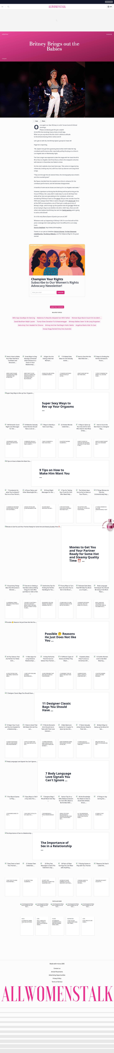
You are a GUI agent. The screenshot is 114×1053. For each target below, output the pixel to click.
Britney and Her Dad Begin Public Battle (59, 325)
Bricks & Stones (59, 231)
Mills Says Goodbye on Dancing (24, 318)
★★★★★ (109, 34)
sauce (58, 198)
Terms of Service (57, 982)
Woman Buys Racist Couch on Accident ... (86, 318)
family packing (66, 210)
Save (36, 121)
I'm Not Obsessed (70, 231)
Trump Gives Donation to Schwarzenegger (52, 322)
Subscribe (60, 292)
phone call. (72, 201)
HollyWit (4, 58)
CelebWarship (38, 234)
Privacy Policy (57, 978)
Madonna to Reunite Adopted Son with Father (53, 318)
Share (43, 121)
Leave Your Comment (57, 307)
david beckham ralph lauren (24, 322)
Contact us (57, 968)
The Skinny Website (49, 234)
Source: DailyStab (39, 227)
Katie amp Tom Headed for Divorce (30, 325)
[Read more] (31, 933)
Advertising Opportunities (57, 975)
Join (111, 6)
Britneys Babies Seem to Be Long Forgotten (84, 322)
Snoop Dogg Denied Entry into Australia (57, 329)
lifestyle (5, 34)
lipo (71, 205)
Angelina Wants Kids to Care (86, 325)
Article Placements (57, 972)
